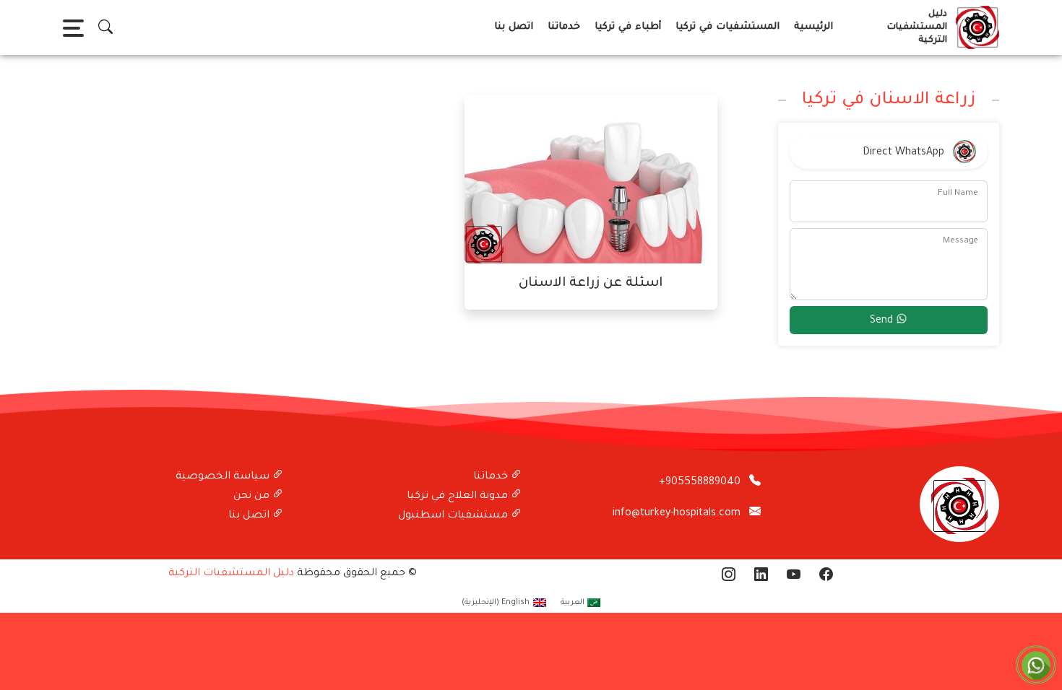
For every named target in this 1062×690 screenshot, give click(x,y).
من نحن (252, 496)
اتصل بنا (513, 27)
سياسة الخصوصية (224, 477)
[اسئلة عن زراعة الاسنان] (591, 180)
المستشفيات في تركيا (727, 27)
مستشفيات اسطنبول (454, 516)
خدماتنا (564, 27)
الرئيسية (813, 27)
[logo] (974, 27)
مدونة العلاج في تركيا (459, 496)
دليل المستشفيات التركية (231, 574)
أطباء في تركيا (628, 27)
